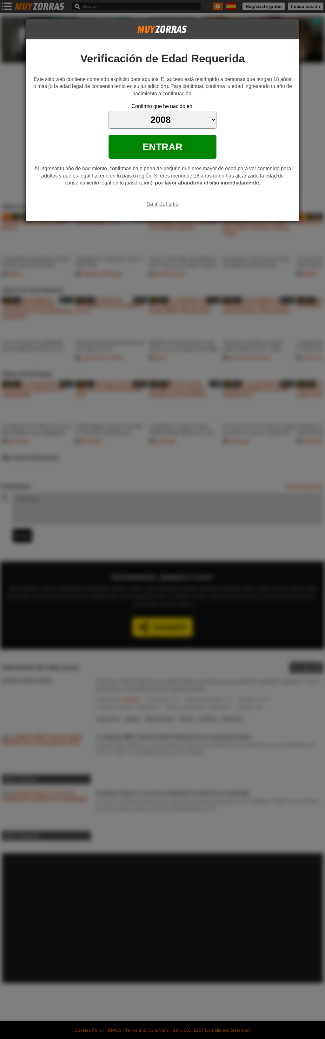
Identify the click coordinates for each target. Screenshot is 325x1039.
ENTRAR (162, 146)
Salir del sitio (162, 204)
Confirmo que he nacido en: (162, 106)
